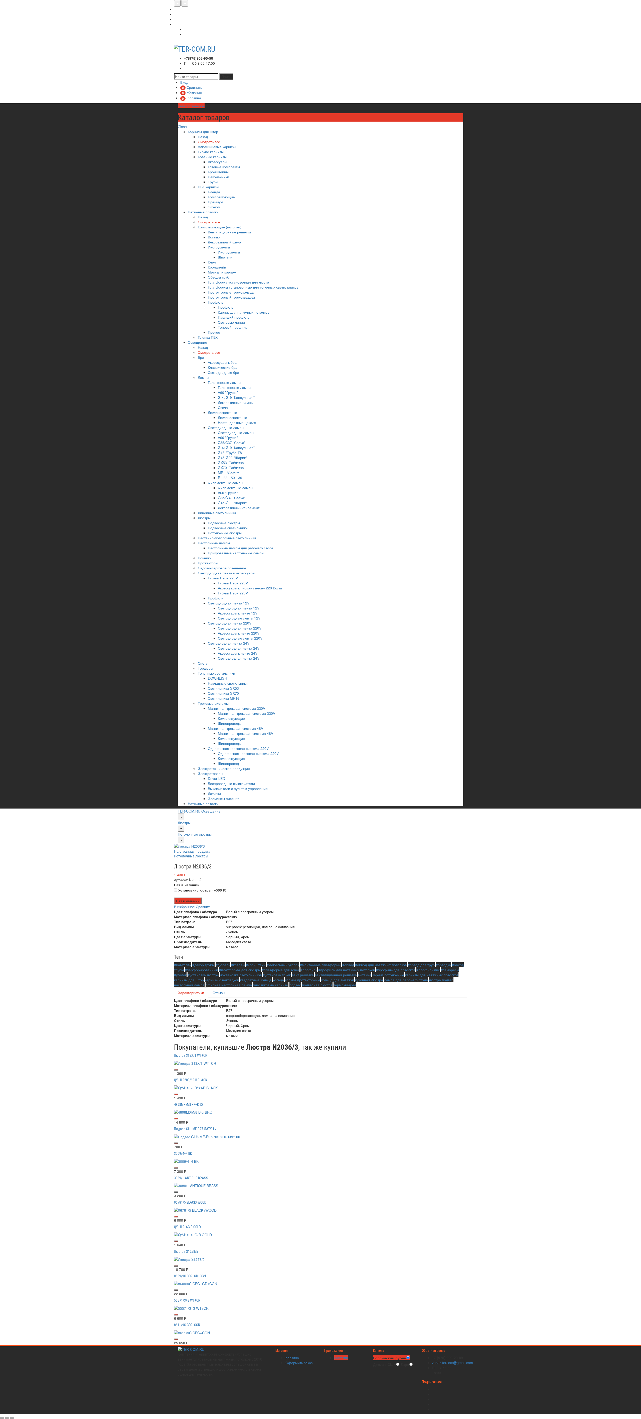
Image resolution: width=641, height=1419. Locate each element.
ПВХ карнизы (208, 186)
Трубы (213, 181)
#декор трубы (203, 964)
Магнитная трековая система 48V (235, 728)
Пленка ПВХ (208, 337)
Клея (212, 261)
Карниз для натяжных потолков (243, 312)
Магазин (341, 1357)
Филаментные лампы (225, 482)
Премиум (215, 201)
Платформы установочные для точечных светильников (253, 287)
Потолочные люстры (225, 532)
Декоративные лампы (235, 402)
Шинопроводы (229, 723)
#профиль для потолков (395, 969)
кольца (278, 979)
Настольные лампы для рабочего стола (240, 547)
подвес (295, 984)
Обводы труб (218, 277)
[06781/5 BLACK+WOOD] (195, 1209)
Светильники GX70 (223, 693)
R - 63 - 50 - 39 (230, 477)
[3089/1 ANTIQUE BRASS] (196, 1185)
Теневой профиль (232, 327)
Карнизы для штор (203, 131)
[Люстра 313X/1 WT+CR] (195, 1062)
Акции (179, 14)
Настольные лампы (214, 542)
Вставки (214, 236)
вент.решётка (303, 974)
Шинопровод (228, 763)
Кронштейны (218, 171)
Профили (215, 597)
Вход (188, 29)
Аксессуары (217, 161)
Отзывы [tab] (219, 992)
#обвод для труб (421, 964)
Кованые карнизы (212, 156)
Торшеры (205, 668)
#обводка (443, 964)
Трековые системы (213, 703)
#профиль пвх (428, 969)
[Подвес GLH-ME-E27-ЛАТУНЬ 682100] (207, 1136)
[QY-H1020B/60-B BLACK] (196, 1087)
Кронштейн (217, 267)
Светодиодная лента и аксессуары (226, 572)
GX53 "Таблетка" (231, 462)
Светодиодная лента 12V (228, 602)
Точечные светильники (216, 673)
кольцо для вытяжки (337, 979)
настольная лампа (189, 984)
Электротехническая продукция (224, 768)
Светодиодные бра (223, 372)
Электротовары (210, 773)
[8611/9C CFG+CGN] (192, 1332)
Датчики (214, 793)
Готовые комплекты (224, 166)
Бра (201, 357)
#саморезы (450, 969)
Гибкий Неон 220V (223, 577)
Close (182, 126)
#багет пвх (182, 964)
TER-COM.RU (189, 811)
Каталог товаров (191, 105)
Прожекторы (208, 562)
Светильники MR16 (223, 698)
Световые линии (231, 322)
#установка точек (277, 974)
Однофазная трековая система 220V (238, 748)
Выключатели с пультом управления (238, 788)
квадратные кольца (256, 979)
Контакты (181, 24)
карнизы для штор (189, 979)
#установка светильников (241, 974)
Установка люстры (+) (201, 890)
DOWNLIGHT (218, 678)
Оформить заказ (298, 1362)
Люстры (204, 517)
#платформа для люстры (240, 969)
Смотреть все (209, 141)
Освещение (197, 342)
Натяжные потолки (203, 211)
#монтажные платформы (320, 964)
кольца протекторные (302, 979)
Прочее (214, 332)
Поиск (226, 76)
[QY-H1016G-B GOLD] (193, 1234)
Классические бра (222, 367)
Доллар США (384, 1364)
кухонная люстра (369, 979)
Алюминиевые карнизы (217, 146)
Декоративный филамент (238, 507)
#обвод (348, 964)
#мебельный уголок (283, 964)
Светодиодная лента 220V (229, 623)
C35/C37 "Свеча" (231, 442)
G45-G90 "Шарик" (232, 457)
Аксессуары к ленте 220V (238, 633)
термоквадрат (345, 984)
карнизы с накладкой (222, 979)
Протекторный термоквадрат (231, 297)
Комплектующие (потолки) (219, 226)
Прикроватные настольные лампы (236, 552)
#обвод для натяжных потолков (381, 964)
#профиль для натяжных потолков (346, 969)
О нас (179, 9)
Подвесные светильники (228, 527)
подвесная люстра (317, 984)
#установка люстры (203, 974)
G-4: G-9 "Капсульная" (236, 397)
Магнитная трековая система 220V (236, 708)
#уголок (180, 974)
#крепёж (238, 964)
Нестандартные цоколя (237, 422)
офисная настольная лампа (229, 984)
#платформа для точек (280, 969)
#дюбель (223, 964)
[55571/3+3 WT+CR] (191, 1307)
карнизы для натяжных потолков (431, 974)
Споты (203, 663)
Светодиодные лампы (226, 427)
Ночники (205, 557)
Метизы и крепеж (222, 272)
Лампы (203, 377)
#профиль (308, 969)
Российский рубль (389, 1357)
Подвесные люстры (224, 522)
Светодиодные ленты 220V (240, 638)
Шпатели (225, 256)
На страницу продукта (192, 851)
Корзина (292, 1357)
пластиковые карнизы (270, 984)
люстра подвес (441, 979)
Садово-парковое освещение (222, 567)
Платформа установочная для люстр (238, 282)
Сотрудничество (187, 19)
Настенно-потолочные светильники (227, 537)
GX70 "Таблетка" (231, 467)
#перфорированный (201, 969)
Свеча (223, 407)
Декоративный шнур (224, 241)
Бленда (214, 191)
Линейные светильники (217, 512)
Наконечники (218, 176)
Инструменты (219, 246)
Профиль (215, 302)
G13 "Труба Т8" (230, 452)
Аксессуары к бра (222, 362)
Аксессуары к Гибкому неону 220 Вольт (250, 587)
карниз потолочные (388, 974)
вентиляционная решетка (336, 974)
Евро (404, 1364)
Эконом (214, 206)
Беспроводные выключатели (231, 783)
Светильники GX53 (223, 688)
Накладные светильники (228, 683)
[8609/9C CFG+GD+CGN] (195, 1283)
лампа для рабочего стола (406, 979)
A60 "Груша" (228, 392)
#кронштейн (256, 964)
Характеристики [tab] (191, 992)
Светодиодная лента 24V (228, 643)
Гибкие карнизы (211, 151)
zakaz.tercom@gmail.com (452, 1362)
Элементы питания (223, 798)
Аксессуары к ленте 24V (237, 653)
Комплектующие (221, 196)
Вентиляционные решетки (229, 231)
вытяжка (364, 974)
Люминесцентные (222, 412)
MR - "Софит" (229, 472)
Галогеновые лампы (224, 382)
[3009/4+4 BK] (186, 1160)
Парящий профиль (233, 317)
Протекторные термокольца (231, 292)
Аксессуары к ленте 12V (237, 612)
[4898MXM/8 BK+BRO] (193, 1111)
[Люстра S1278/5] (189, 1258)
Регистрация (194, 34)
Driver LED (216, 778)
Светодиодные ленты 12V (239, 617)
